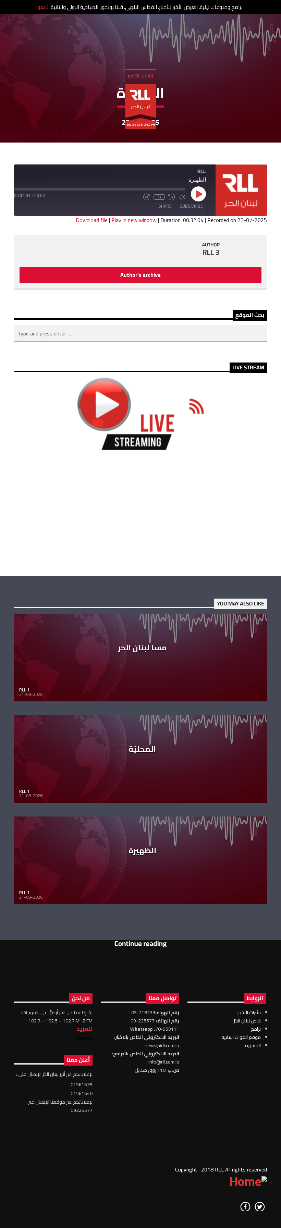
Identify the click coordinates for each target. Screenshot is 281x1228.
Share (164, 206)
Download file (92, 220)
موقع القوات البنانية (241, 1037)
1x (159, 197)
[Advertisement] (140, 513)
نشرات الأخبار (140, 76)
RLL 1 (24, 690)
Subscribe (191, 206)
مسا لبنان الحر (142, 647)
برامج (256, 1028)
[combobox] (140, 333)
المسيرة (253, 1045)
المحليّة (142, 749)
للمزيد (85, 1028)
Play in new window (134, 220)
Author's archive (140, 275)
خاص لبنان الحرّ (247, 1020)
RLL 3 (211, 252)
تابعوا (42, 7)
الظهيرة (142, 850)
